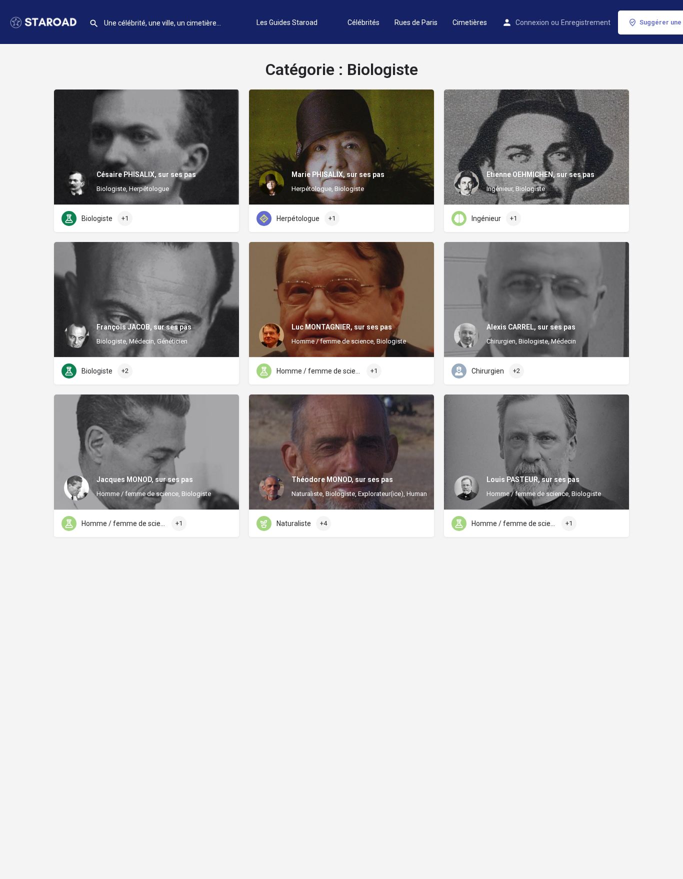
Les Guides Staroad (287, 22)
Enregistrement (585, 22)
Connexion (532, 22)
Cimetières (469, 22)
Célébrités (364, 22)
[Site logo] (45, 21)
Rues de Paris (416, 22)
